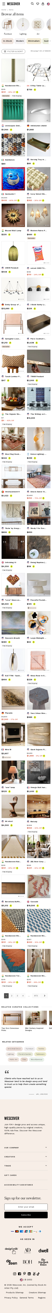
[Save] (21, 62)
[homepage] (13, 3)
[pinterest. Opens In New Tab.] (24, 1274)
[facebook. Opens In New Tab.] (19, 1274)
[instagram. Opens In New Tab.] (14, 1274)
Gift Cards (10, 1175)
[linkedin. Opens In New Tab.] (29, 1274)
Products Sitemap (15, 1292)
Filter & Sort (15, 51)
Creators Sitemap (37, 1292)
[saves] (37, 4)
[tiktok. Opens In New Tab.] (38, 1274)
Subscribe (26, 1215)
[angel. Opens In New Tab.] (34, 1274)
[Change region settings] (48, 4)
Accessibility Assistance (18, 1185)
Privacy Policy (11, 1297)
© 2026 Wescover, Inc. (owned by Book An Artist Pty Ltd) (25, 1286)
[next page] (44, 996)
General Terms (27, 1297)
